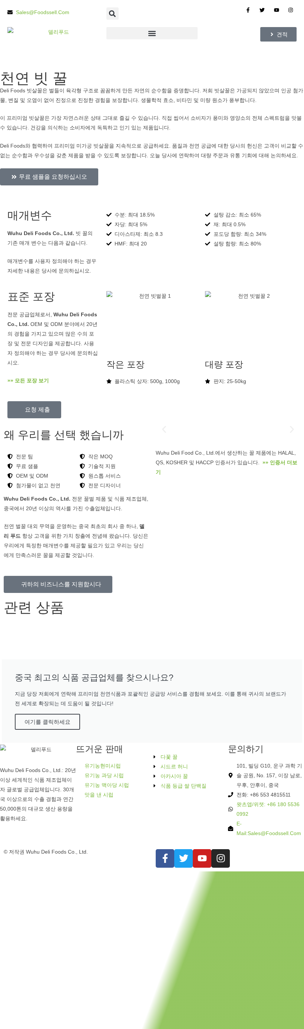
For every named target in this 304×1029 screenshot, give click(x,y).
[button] (112, 13)
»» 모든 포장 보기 (28, 380)
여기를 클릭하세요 (47, 722)
